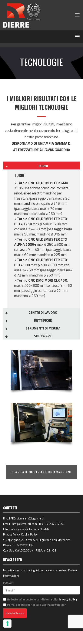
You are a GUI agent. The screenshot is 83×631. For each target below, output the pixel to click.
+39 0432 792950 (53, 524)
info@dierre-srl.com (24, 524)
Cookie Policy (29, 534)
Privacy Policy (11, 534)
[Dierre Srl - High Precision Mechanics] (22, 15)
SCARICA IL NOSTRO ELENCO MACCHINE (41, 471)
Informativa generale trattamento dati (26, 529)
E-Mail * (8, 583)
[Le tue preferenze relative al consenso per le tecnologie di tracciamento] (7, 623)
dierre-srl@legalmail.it (30, 518)
